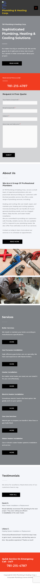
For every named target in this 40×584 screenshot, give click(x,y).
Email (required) (9, 108)
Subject (6, 116)
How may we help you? (12, 124)
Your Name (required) (11, 99)
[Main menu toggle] (36, 8)
